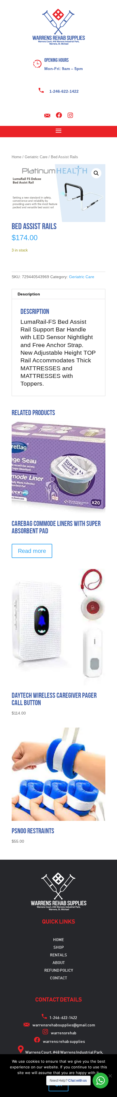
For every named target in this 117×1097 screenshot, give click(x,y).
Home (16, 157)
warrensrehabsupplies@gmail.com (63, 1025)
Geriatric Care (36, 157)
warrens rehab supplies (64, 1042)
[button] (96, 173)
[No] (110, 1076)
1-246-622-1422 (64, 91)
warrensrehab (63, 1033)
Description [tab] (29, 294)
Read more (32, 551)
